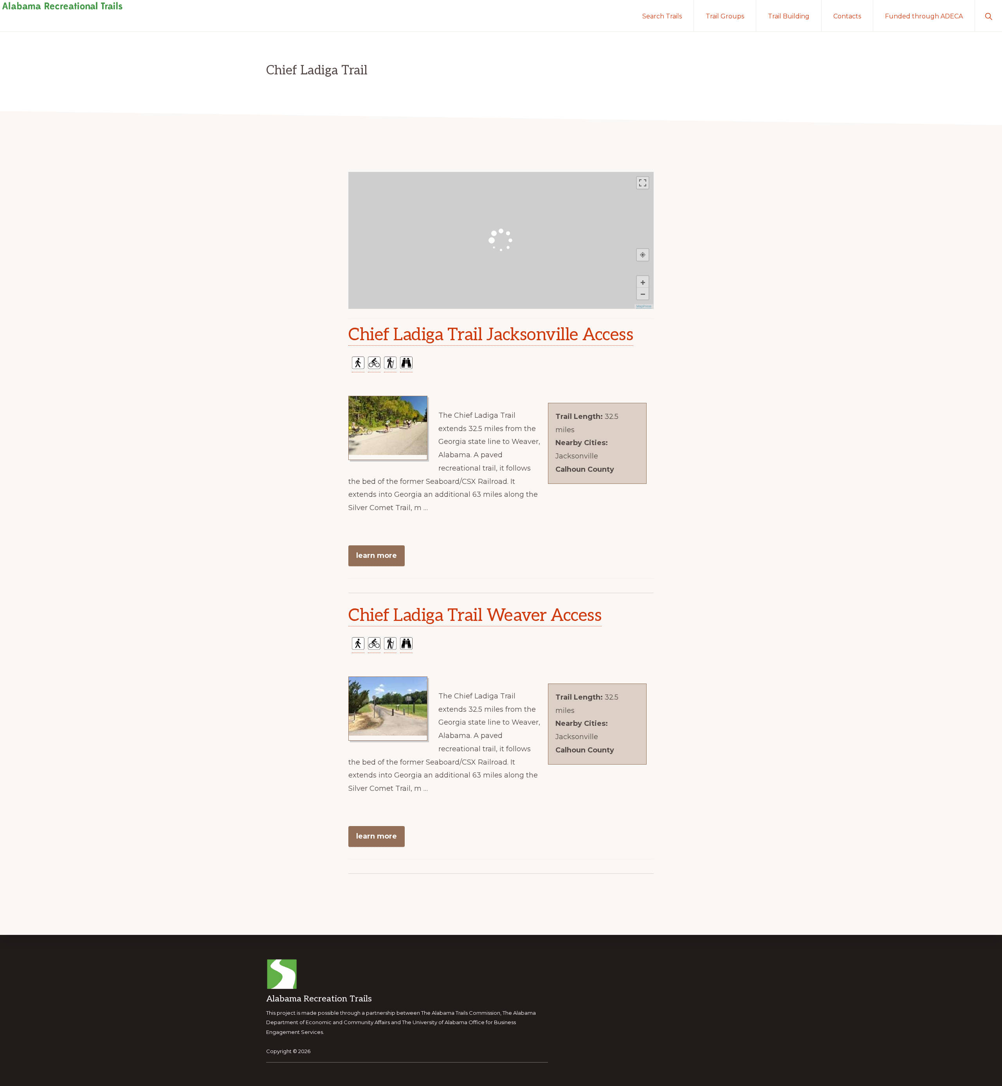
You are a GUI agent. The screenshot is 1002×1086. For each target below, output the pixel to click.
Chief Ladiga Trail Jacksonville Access (490, 335)
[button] (988, 15)
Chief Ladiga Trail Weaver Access (475, 615)
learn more (376, 555)
